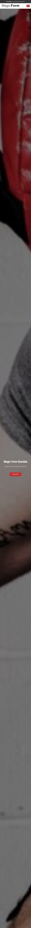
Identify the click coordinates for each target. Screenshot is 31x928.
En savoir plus (15, 474)
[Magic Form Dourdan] (11, 6)
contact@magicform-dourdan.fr (19, 1)
